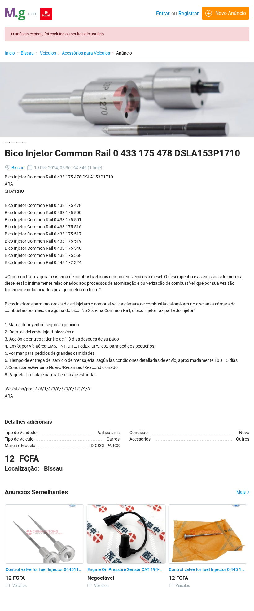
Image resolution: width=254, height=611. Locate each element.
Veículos (48, 53)
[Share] (13, 142)
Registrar (188, 13)
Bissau (28, 53)
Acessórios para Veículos (86, 53)
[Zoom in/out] (24, 142)
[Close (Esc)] (7, 142)
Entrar (163, 13)
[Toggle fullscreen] (18, 142)
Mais (241, 492)
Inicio (10, 53)
